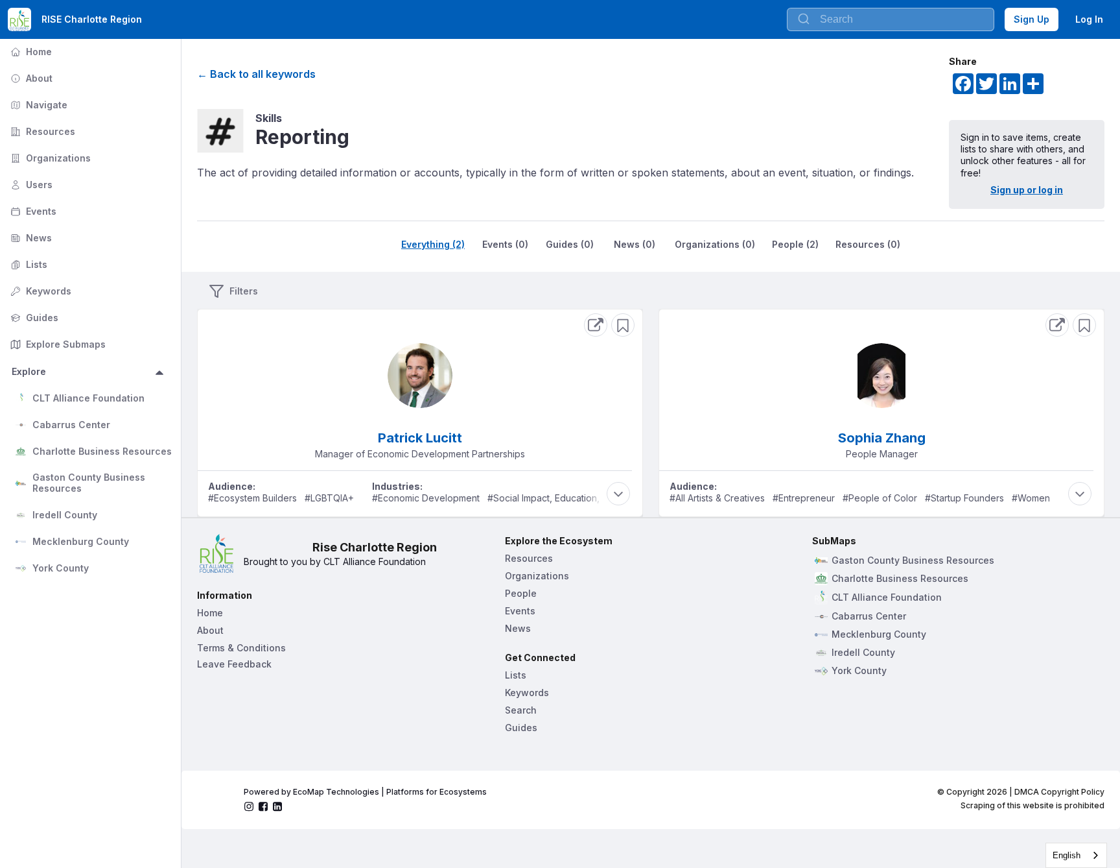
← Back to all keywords (256, 73)
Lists (27, 264)
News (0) (634, 244)
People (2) (795, 244)
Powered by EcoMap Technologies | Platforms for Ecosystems (365, 792)
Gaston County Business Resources (90, 483)
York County (60, 567)
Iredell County (64, 514)
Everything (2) (433, 244)
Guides (33, 317)
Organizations (49, 157)
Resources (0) (867, 244)
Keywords (39, 290)
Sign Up (1031, 19)
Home (30, 51)
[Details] (595, 325)
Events (32, 211)
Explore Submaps (57, 344)
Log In (1089, 19)
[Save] (623, 325)
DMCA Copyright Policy (1059, 792)
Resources (41, 131)
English (1066, 855)
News (30, 237)
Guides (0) (570, 244)
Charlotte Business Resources (102, 451)
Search (521, 710)
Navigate (37, 104)
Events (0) (505, 244)
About (30, 78)
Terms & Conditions (241, 647)
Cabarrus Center (71, 424)
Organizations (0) (715, 244)
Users (30, 184)
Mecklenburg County (80, 541)
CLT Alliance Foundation (88, 398)
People (521, 593)
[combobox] (1076, 855)
